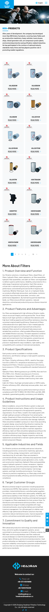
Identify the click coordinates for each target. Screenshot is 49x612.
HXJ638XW (36, 86)
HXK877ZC (13, 211)
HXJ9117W (13, 180)
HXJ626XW (13, 86)
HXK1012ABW (36, 211)
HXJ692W (13, 117)
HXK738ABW (35, 180)
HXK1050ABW (36, 242)
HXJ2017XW (35, 148)
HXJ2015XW (13, 148)
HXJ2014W (36, 117)
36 (33, 254)
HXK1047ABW (13, 242)
